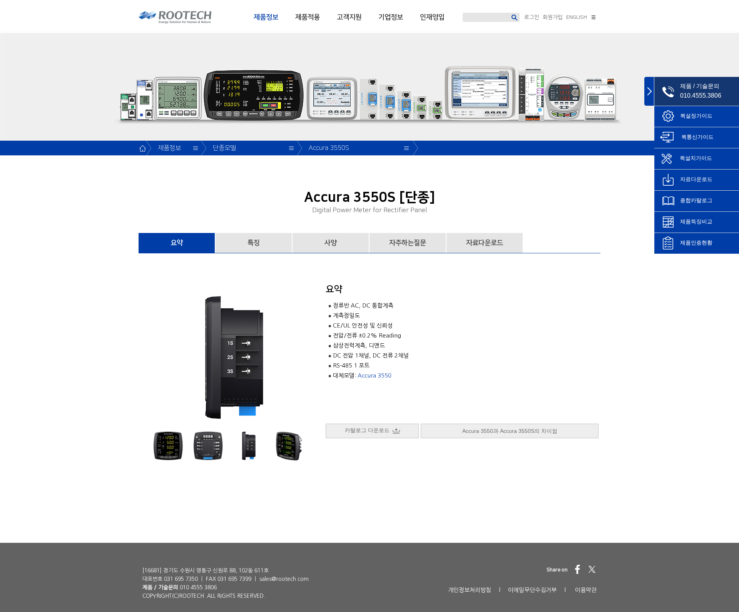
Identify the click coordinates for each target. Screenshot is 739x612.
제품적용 (307, 17)
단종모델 (224, 148)
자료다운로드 (484, 243)
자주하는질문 (407, 243)
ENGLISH (576, 17)
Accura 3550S (329, 148)
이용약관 (586, 590)
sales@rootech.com (284, 579)
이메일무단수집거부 (532, 590)
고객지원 (349, 17)
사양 (330, 243)
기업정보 (390, 17)
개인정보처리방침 (469, 590)
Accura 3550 (374, 375)
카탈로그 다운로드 (369, 430)
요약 (177, 243)
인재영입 (432, 17)
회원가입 (553, 17)
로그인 (531, 17)
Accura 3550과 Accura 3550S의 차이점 (509, 431)
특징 (253, 243)
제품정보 (266, 17)
